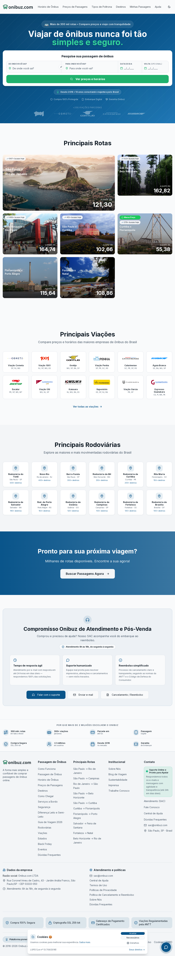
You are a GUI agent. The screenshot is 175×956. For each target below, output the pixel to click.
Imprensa (114, 785)
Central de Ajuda (153, 813)
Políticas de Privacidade (103, 890)
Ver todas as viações (85, 406)
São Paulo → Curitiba (85, 803)
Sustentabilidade (118, 779)
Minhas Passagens (140, 6)
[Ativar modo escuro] (169, 7)
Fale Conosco (152, 807)
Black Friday (45, 843)
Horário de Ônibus (48, 6)
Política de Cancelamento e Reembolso (112, 894)
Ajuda (158, 6)
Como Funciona (47, 768)
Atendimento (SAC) (154, 801)
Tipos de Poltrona (102, 6)
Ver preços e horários (90, 79)
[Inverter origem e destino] (61, 67)
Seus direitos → (137, 949)
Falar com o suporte (48, 694)
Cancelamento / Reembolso (127, 694)
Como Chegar (46, 796)
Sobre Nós (115, 768)
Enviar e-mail (86, 694)
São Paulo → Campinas (86, 778)
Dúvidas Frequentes (49, 854)
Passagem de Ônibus (50, 774)
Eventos (42, 849)
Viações (42, 833)
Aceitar (132, 933)
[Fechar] (144, 932)
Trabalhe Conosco (119, 790)
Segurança (44, 807)
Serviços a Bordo (48, 801)
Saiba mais (84, 942)
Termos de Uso (98, 885)
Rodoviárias (44, 827)
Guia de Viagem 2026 (50, 822)
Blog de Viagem (118, 774)
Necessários (132, 937)
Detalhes (134, 943)
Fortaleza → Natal (83, 833)
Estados (42, 838)
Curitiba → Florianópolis (86, 808)
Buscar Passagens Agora (85, 573)
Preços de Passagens (75, 6)
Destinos (121, 6)
